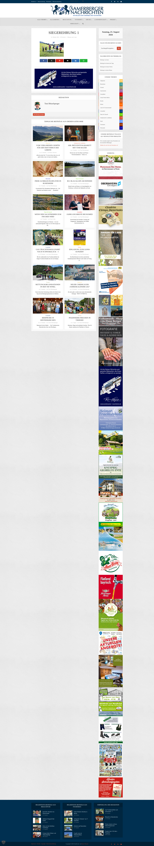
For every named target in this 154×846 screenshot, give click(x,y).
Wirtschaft (74, 23)
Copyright (43, 843)
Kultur (79, 247)
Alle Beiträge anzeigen (39, 114)
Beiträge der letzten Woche (106, 66)
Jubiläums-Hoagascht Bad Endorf (48, 819)
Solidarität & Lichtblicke (79, 143)
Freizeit (113, 19)
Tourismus (78, 19)
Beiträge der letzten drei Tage (107, 63)
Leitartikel (48, 247)
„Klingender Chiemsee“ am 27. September (81, 819)
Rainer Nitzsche (53, 152)
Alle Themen (41, 19)
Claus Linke (52, 219)
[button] (3, 842)
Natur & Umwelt (79, 178)
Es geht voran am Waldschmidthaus (78, 834)
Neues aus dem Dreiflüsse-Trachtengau (49, 826)
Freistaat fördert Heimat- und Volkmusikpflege (49, 834)
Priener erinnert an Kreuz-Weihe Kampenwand (111, 825)
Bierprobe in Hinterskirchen (111, 817)
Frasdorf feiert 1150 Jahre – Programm (111, 832)
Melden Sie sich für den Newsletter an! (109, 145)
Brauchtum (67, 19)
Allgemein (48, 143)
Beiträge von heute (104, 59)
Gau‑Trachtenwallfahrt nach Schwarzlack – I (111, 810)
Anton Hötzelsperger (53, 254)
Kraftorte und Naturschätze (80, 826)
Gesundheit (79, 212)
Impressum (33, 843)
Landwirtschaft (100, 19)
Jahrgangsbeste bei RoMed (80, 214)
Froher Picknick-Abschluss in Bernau (80, 812)
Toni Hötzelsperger (84, 150)
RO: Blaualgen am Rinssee (79, 181)
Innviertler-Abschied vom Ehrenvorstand (48, 812)
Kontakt (38, 843)
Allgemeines (54, 19)
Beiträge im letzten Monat (106, 70)
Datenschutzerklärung (51, 843)
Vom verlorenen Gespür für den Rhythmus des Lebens (48, 147)
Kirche (88, 19)
